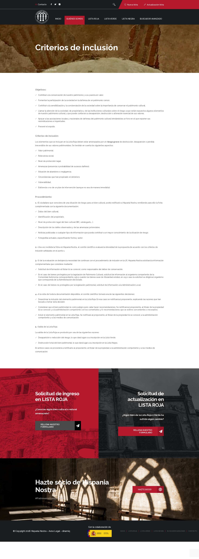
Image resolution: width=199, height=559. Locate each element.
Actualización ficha (155, 5)
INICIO (122, 531)
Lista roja (93, 19)
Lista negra (128, 19)
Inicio (58, 19)
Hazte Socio (144, 489)
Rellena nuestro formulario (50, 425)
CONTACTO (192, 531)
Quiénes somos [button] (74, 19)
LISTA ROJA (132, 531)
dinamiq (66, 531)
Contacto (42, 4)
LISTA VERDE (145, 531)
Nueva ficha (132, 5)
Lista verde (110, 19)
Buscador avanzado (151, 19)
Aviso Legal (54, 531)
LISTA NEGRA (159, 531)
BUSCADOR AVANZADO (176, 531)
